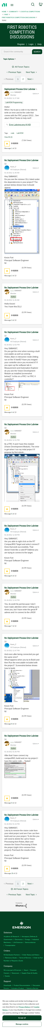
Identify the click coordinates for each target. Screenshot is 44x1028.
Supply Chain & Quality (29, 973)
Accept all (22, 1018)
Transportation (10, 945)
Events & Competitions (30, 11)
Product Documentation (22, 985)
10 (12, 873)
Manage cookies (22, 1024)
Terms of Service (25, 957)
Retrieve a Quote (11, 957)
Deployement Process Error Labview (20, 89)
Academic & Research (11, 936)
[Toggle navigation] (12, 5)
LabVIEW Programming (14, 102)
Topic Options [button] (8, 59)
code (12, 133)
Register (21, 44)
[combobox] (16, 51)
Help (39, 44)
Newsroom (15, 973)
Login (31, 44)
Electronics (19, 939)
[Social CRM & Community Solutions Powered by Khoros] (21, 905)
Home (4, 11)
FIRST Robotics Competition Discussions (18, 17)
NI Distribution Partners (12, 954)
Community (13, 11)
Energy (27, 939)
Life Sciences (18, 942)
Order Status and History (30, 954)
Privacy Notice (24, 1007)
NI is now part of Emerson (12, 970)
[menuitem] (33, 5)
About (26, 970)
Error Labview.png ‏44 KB (20, 125)
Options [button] (35, 94)
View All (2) (8, 137)
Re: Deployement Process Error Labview (21, 160)
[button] (7, 143)
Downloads (7, 985)
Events (7, 976)
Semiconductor (30, 942)
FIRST (6, 14)
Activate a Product (17, 988)
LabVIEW (20, 133)
